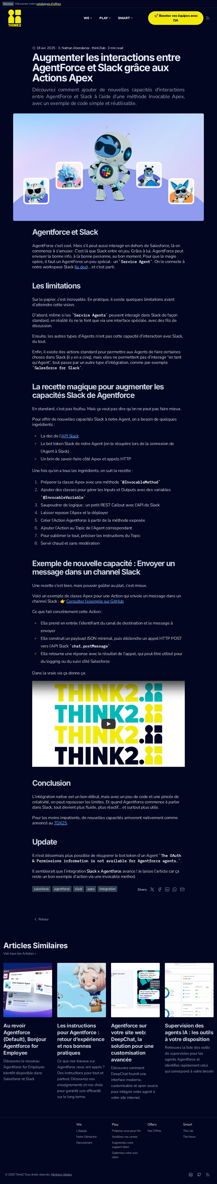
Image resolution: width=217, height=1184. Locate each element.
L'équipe (81, 1131)
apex (90, 889)
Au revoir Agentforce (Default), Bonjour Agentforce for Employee (24, 1039)
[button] (108, 724)
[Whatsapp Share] (174, 889)
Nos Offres (154, 1131)
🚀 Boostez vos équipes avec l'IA (176, 18)
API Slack (70, 436)
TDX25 (60, 823)
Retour (44, 919)
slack (78, 889)
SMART (124, 18)
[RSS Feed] (207, 18)
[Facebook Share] (159, 889)
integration (107, 889)
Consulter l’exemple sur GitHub (95, 601)
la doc (81, 267)
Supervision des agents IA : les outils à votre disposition (189, 1032)
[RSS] (207, 1174)
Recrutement (84, 1143)
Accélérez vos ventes (125, 1137)
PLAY (103, 18)
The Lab (188, 1131)
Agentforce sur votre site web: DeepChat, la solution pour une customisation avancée (132, 1043)
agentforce (62, 889)
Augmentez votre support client (122, 1145)
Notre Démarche (86, 1137)
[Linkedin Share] (167, 889)
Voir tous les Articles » (19, 953)
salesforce (41, 889)
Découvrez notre (38, 4)
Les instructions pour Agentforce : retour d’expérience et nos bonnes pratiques (80, 1039)
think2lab (98, 48)
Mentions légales (61, 1175)
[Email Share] (182, 889)
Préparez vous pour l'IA (126, 1131)
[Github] (199, 1174)
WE (86, 18)
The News (189, 1137)
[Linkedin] (190, 1174)
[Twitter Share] (152, 889)
